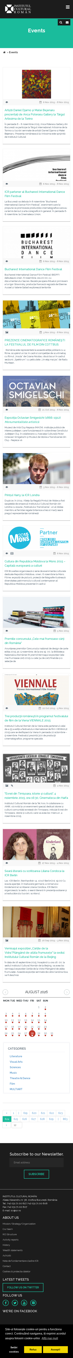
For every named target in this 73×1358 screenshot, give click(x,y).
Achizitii (7, 1255)
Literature (16, 1056)
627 (33, 1119)
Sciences (15, 1067)
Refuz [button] (33, 1349)
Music (13, 1072)
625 (16, 1119)
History (6, 1245)
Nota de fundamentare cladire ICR (20, 1261)
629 (51, 1119)
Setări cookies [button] (14, 1349)
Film (12, 1083)
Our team (8, 1229)
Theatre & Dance (20, 1078)
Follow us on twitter (23, 1287)
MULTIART (16, 1089)
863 (65, 1119)
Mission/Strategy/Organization (19, 1223)
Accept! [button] (55, 1349)
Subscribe (36, 1174)
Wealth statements (13, 1250)
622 (51, 1113)
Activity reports (10, 1239)
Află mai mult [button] (50, 1338)
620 (34, 1113)
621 (43, 1113)
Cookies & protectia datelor (16, 1271)
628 (42, 1119)
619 (25, 1113)
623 (60, 1113)
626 (24, 1119)
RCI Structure (10, 1234)
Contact (7, 1266)
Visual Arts (16, 1061)
